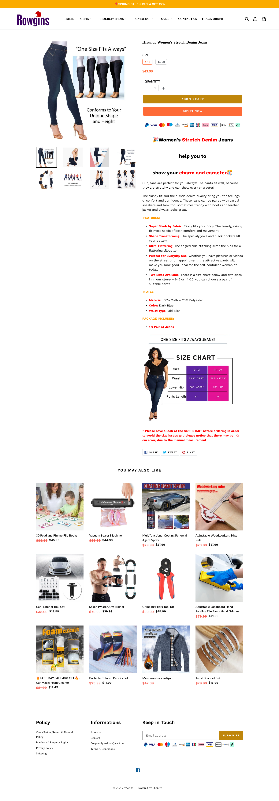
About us (96, 732)
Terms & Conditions (103, 748)
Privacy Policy (44, 747)
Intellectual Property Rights (52, 742)
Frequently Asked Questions (107, 743)
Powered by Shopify (150, 787)
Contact (95, 737)
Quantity (152, 81)
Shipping (41, 753)
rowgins (128, 787)
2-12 (147, 62)
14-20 (161, 62)
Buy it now (193, 111)
